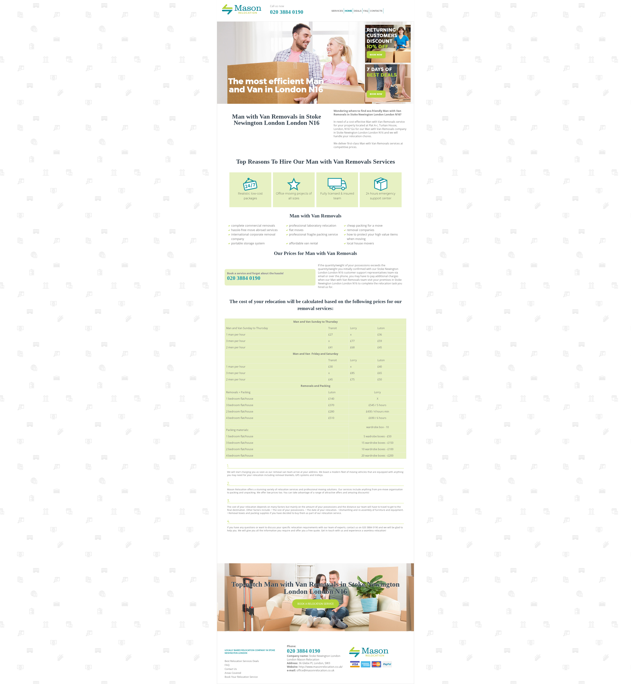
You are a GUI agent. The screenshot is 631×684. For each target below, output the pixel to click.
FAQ (227, 665)
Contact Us (231, 669)
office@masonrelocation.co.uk (315, 670)
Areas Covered (233, 672)
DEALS (358, 10)
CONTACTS (376, 10)
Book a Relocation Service (315, 604)
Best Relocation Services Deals (242, 661)
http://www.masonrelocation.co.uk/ (321, 667)
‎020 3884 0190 (243, 278)
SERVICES (337, 10)
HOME (348, 10)
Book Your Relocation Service (241, 676)
